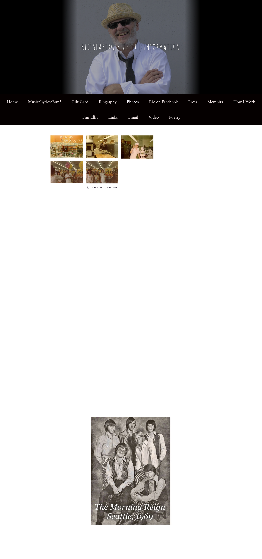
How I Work (244, 101)
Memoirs (215, 101)
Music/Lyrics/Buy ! (44, 101)
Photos (133, 101)
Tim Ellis (90, 117)
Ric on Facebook (163, 101)
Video (154, 117)
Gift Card (79, 101)
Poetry (174, 117)
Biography (107, 101)
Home (12, 101)
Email (133, 117)
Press (192, 101)
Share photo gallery (104, 188)
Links (113, 117)
